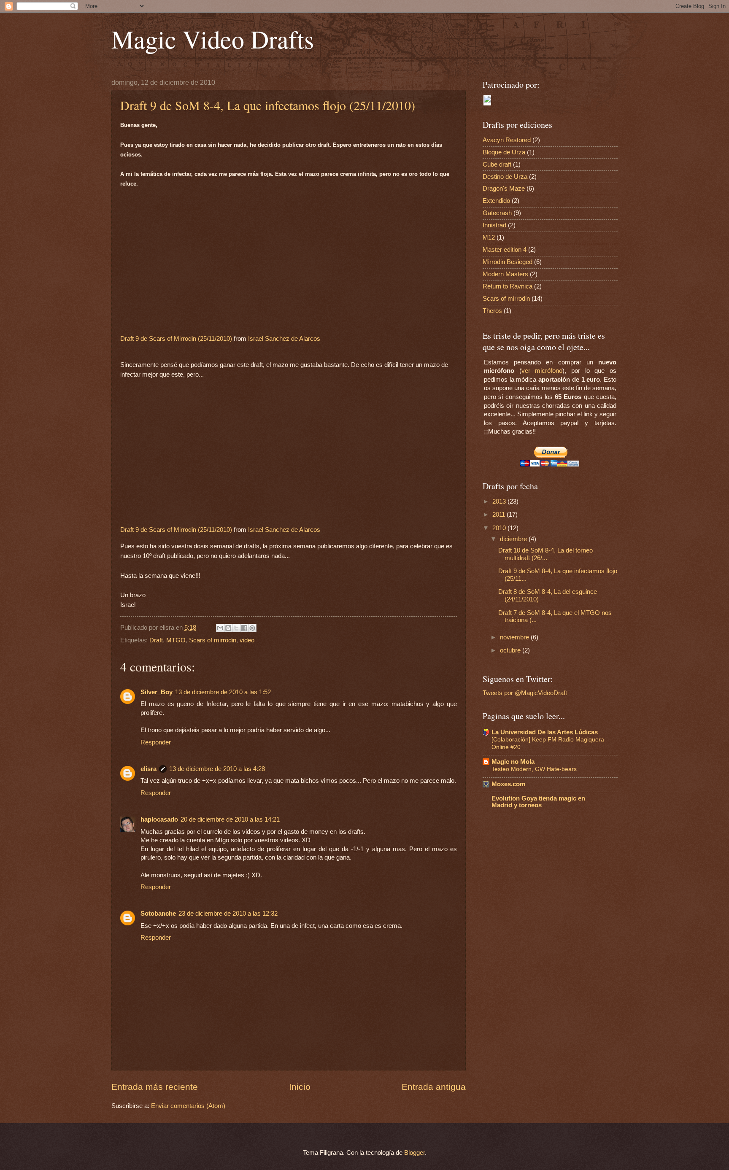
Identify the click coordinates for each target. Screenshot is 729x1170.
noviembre (515, 637)
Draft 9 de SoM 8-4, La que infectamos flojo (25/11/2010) (267, 105)
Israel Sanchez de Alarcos (284, 338)
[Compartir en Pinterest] (252, 628)
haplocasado (159, 819)
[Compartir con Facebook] (244, 628)
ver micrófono (542, 370)
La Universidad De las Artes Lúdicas (544, 732)
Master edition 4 (504, 249)
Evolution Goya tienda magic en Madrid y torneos (538, 802)
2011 (499, 514)
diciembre (514, 539)
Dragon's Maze (504, 188)
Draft (156, 640)
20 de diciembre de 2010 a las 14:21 (230, 819)
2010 (500, 528)
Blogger (414, 1152)
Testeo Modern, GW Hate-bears (534, 769)
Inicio (299, 1087)
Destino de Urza (505, 176)
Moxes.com (508, 784)
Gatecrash (497, 213)
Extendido (496, 200)
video (247, 640)
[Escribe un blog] (228, 628)
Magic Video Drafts (212, 39)
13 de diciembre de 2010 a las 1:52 (223, 692)
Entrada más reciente (154, 1087)
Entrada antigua (434, 1087)
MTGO (176, 640)
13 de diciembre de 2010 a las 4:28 (217, 769)
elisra (148, 769)
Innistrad (494, 225)
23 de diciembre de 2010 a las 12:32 (228, 913)
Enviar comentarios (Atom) (188, 1106)
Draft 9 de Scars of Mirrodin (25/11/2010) (176, 338)
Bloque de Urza (504, 152)
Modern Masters (505, 274)
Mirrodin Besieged (507, 262)
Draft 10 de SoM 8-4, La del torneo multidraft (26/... (545, 554)
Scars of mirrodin (212, 640)
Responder (155, 742)
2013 (500, 501)
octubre (511, 650)
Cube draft (497, 164)
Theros (492, 310)
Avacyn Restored (507, 140)
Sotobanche (158, 913)
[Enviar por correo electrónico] (220, 628)
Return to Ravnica (507, 286)
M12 (489, 237)
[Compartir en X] (236, 628)
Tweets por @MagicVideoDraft (525, 693)
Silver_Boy (156, 692)
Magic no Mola (513, 761)
